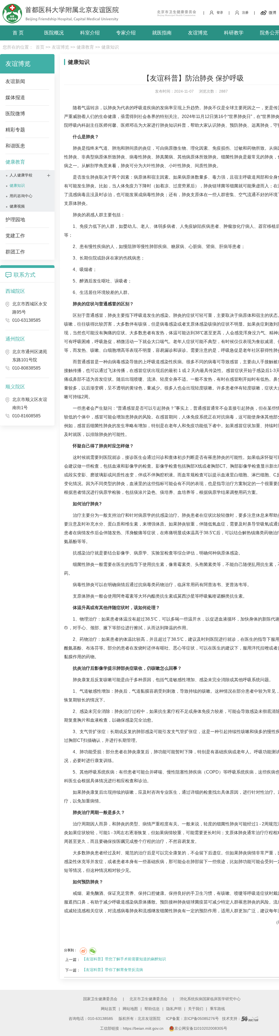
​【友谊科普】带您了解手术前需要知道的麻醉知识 (124, 959)
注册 (245, 12)
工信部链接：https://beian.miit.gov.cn (132, 1028)
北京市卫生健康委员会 (148, 999)
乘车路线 (217, 1009)
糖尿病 (177, 246)
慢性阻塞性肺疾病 (184, 772)
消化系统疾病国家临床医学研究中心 (210, 999)
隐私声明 (173, 1009)
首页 (40, 47)
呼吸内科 (77, 125)
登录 (220, 12)
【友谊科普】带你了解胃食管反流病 (112, 969)
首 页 (18, 33)
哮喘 (158, 772)
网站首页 (108, 1009)
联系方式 (24, 275)
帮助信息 (152, 1009)
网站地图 (130, 1009)
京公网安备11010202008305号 (200, 1028)
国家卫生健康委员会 (100, 999)
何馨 (112, 125)
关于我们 (195, 1009)
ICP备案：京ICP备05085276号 (192, 1018)
